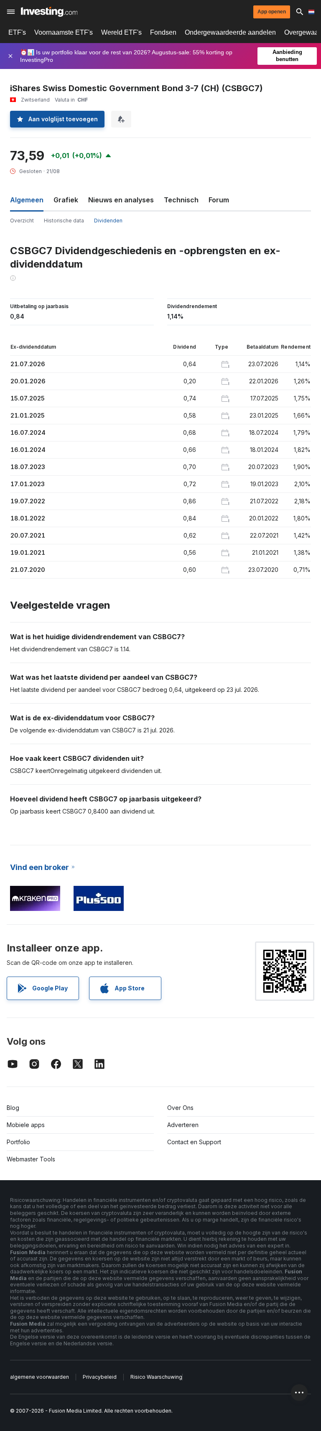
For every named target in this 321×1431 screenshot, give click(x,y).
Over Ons (180, 1107)
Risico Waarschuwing (156, 1377)
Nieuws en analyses (121, 200)
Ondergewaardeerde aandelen (230, 32)
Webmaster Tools (31, 1159)
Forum (219, 200)
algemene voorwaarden (39, 1377)
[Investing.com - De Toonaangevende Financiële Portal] (49, 12)
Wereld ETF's (121, 32)
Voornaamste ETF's (63, 32)
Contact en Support (194, 1141)
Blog (13, 1107)
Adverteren (183, 1124)
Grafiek (66, 200)
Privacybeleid (100, 1377)
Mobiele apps (26, 1124)
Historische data (64, 220)
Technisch (181, 200)
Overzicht (22, 220)
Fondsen (163, 32)
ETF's (17, 32)
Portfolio (18, 1141)
